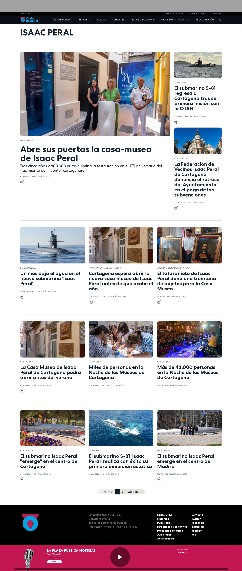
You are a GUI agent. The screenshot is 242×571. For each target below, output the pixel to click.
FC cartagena (215, 14)
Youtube (196, 530)
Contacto (197, 514)
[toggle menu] (88, 20)
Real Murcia (203, 14)
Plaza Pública (28, 267)
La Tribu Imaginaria (143, 19)
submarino (180, 82)
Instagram (197, 526)
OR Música (181, 553)
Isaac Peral (26, 140)
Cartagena (180, 158)
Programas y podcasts (174, 19)
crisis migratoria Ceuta (175, 14)
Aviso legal (164, 534)
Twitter (196, 518)
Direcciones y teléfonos (172, 526)
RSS (193, 534)
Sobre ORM (164, 514)
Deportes (119, 19)
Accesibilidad (165, 538)
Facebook (197, 522)
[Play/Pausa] (120, 557)
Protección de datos (170, 530)
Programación (205, 19)
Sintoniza (163, 518)
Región (83, 19)
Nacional (101, 19)
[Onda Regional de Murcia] (29, 20)
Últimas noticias (62, 19)
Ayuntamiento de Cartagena (105, 267)
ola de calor (192, 14)
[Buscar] (219, 20)
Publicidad (163, 522)
